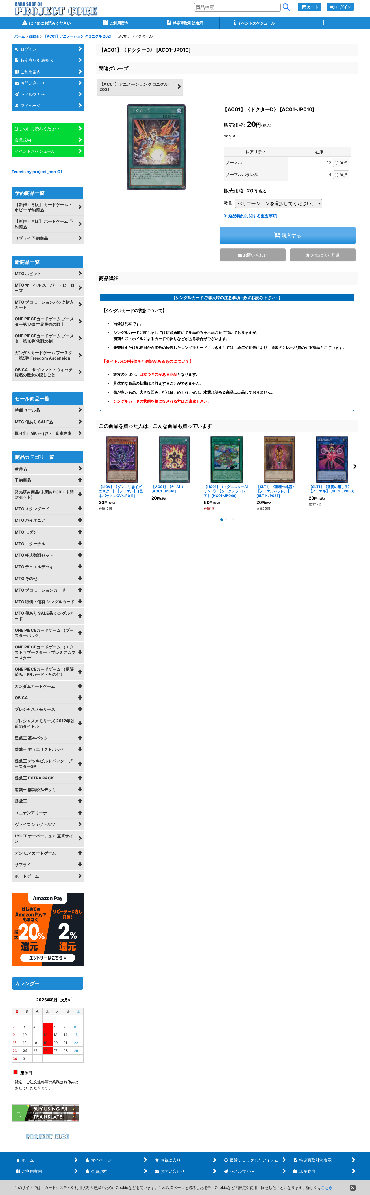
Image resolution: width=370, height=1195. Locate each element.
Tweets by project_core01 (37, 171)
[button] (323, 23)
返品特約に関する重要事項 (252, 215)
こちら (326, 1187)
